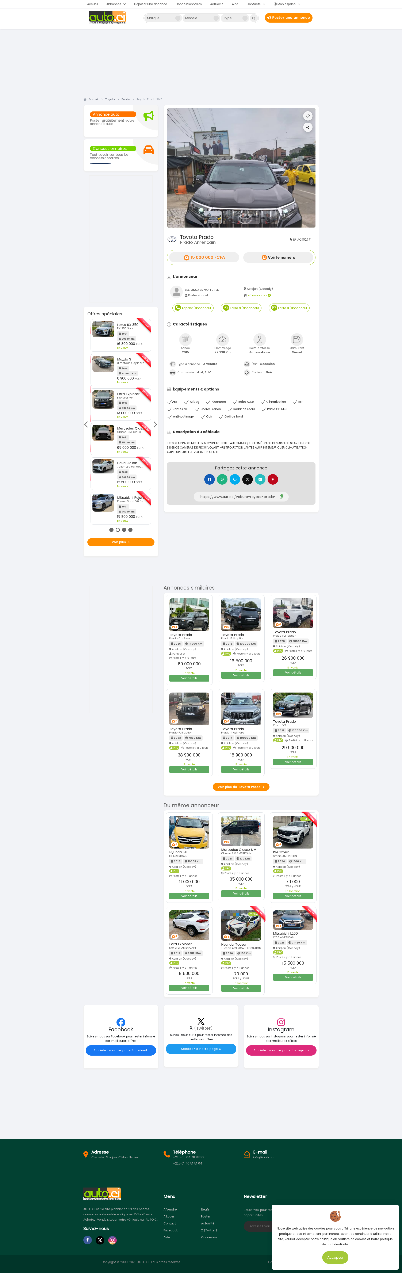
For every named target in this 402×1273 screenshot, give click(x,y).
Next (154, 424)
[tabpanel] (121, 422)
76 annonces (258, 295)
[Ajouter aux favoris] (308, 116)
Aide (235, 4)
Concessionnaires (189, 4)
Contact (170, 1223)
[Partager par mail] (260, 479)
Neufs (205, 1209)
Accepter (335, 1257)
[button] (178, 168)
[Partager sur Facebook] (209, 479)
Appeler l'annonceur (196, 308)
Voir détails (189, 678)
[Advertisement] (201, 61)
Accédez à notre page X (201, 1049)
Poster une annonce (290, 17)
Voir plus (119, 542)
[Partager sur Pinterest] (273, 479)
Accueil (92, 4)
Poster (205, 1216)
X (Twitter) (209, 1230)
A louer (169, 1216)
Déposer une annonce (150, 4)
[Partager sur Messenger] (235, 479)
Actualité (216, 4)
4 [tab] (130, 530)
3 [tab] (124, 530)
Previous (87, 424)
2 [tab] (118, 530)
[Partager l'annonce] (308, 127)
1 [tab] (111, 530)
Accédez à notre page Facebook (121, 1050)
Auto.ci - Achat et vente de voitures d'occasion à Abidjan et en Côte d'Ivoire (108, 17)
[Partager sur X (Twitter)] (247, 479)
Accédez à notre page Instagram (281, 1050)
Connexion (209, 1237)
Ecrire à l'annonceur (244, 308)
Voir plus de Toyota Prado (240, 787)
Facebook (171, 1230)
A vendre (170, 1209)
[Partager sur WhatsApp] (222, 479)
